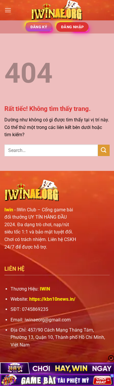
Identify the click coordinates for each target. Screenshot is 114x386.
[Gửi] (104, 150)
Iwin (8, 210)
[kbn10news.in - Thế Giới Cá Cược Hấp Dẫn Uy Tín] (57, 10)
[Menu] (7, 10)
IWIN (45, 289)
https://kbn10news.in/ (52, 299)
